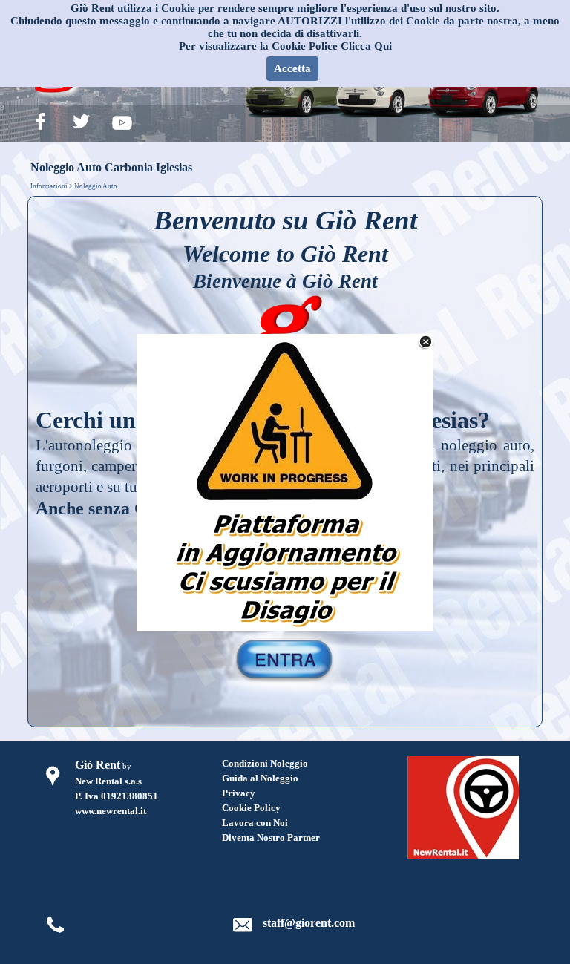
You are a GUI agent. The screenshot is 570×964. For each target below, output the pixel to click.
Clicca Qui (366, 46)
